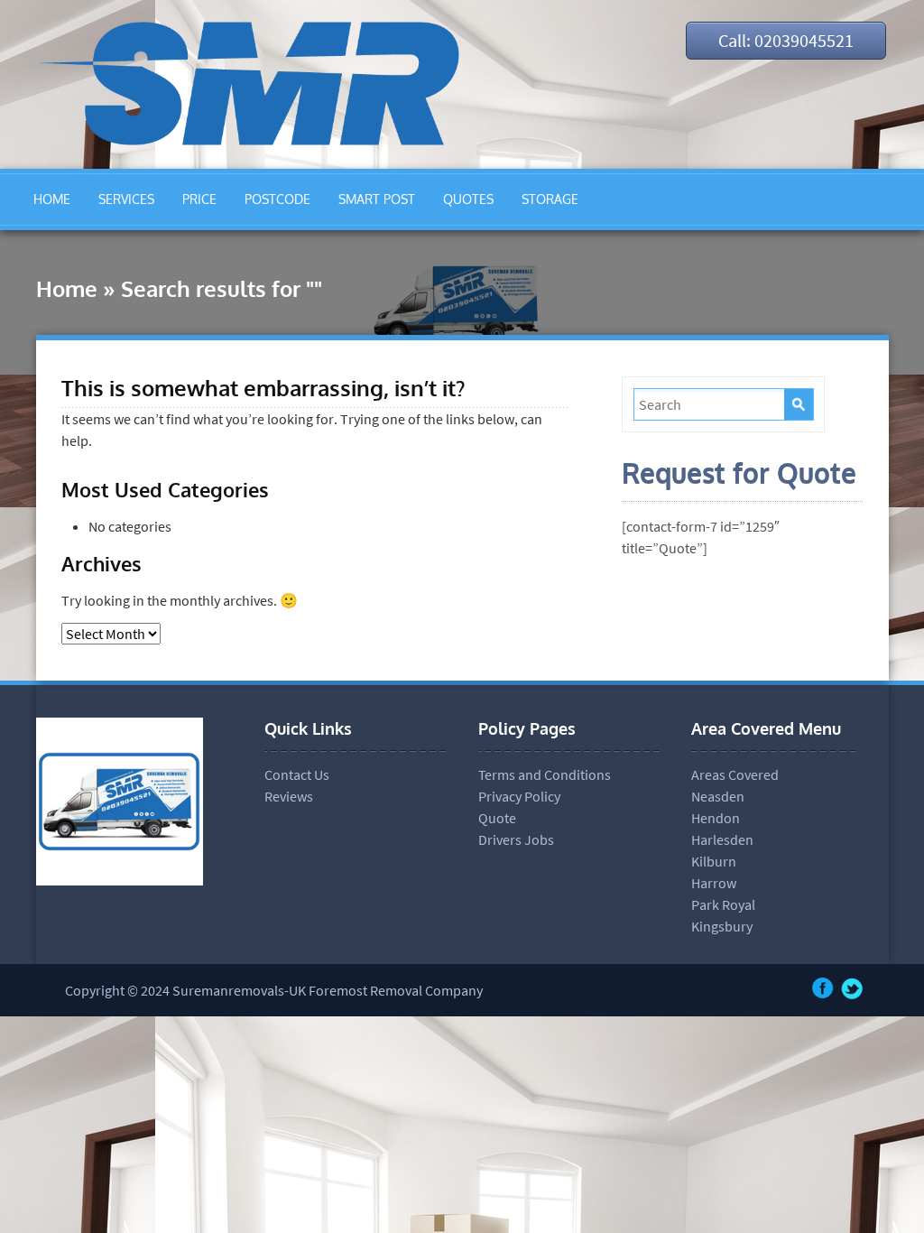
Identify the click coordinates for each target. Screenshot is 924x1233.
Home (66, 288)
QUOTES (468, 199)
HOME (51, 199)
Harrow (713, 883)
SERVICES (126, 199)
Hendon (715, 818)
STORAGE (550, 199)
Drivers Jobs (516, 839)
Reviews (288, 796)
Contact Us (296, 774)
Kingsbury (722, 926)
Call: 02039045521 (786, 40)
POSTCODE (277, 199)
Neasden (717, 796)
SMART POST (376, 199)
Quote (497, 818)
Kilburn (713, 861)
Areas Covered (735, 774)
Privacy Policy (519, 796)
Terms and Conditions (544, 774)
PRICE (199, 199)
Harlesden (722, 839)
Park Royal (723, 904)
